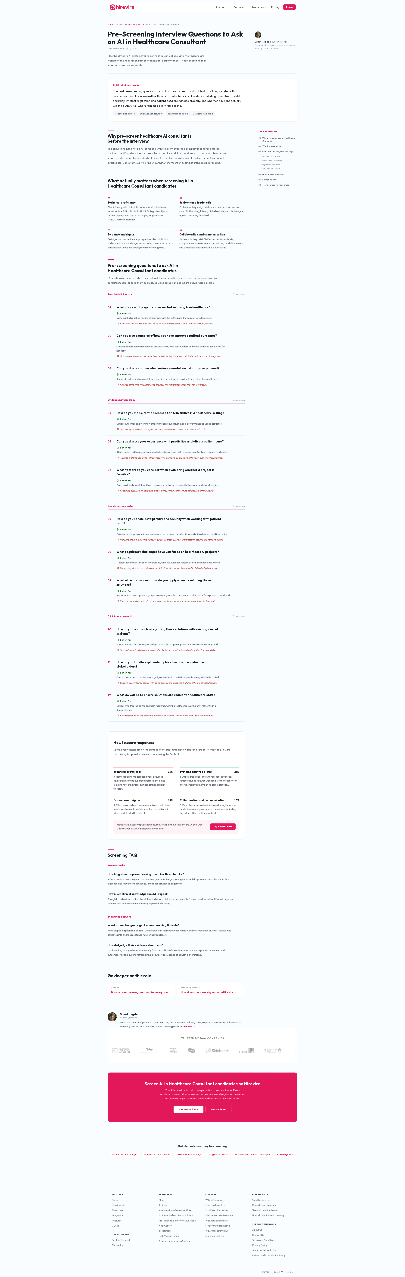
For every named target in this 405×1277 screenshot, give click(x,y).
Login (289, 7)
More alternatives (214, 1235)
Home (110, 24)
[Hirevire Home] (121, 7)
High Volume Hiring (169, 1235)
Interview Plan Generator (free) (175, 1210)
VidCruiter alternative (217, 1230)
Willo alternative (214, 1200)
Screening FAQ (267, 179)
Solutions (220, 7)
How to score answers (271, 174)
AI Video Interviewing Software (175, 1241)
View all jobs (284, 1154)
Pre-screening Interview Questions (177, 1220)
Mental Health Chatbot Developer (252, 1154)
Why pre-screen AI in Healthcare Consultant (276, 139)
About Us (257, 1229)
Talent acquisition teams (265, 1210)
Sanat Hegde (262, 41)
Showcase (117, 1210)
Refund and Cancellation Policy (268, 1255)
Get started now (188, 1109)
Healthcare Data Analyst (124, 1154)
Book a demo (218, 1109)
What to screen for (270, 146)
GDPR (115, 1225)
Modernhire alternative (217, 1225)
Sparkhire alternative (216, 1210)
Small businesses (261, 1200)
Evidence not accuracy (272, 160)
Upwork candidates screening (268, 1215)
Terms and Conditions (263, 1240)
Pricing (275, 7)
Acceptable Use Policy (264, 1250)
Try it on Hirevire (222, 826)
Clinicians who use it (271, 168)
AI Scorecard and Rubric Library (176, 1215)
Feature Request (121, 1240)
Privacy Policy (259, 1245)
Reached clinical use (271, 156)
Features (239, 7)
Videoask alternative (216, 1220)
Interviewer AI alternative (219, 1215)
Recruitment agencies (264, 1205)
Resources (258, 7)
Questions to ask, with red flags (276, 151)
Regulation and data (271, 164)
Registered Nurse (218, 1154)
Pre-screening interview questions (133, 24)
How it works (118, 1205)
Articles (163, 1205)
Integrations (118, 1215)
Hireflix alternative (215, 1205)
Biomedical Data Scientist (157, 1154)
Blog (161, 1200)
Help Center (165, 1225)
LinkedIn (187, 1026)
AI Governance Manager (189, 1154)
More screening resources (273, 184)
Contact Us (258, 1235)
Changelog (118, 1245)
